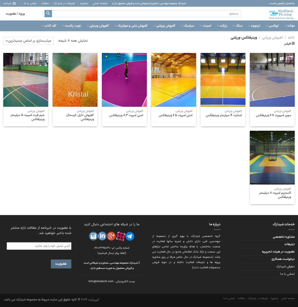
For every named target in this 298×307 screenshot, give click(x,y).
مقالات (45, 3)
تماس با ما (30, 3)
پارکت (223, 26)
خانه (291, 37)
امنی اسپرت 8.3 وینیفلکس (126, 116)
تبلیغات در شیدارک (64, 3)
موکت (291, 26)
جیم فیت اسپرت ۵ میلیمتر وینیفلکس (27, 117)
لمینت (207, 26)
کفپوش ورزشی (165, 26)
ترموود (255, 26)
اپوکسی (273, 26)
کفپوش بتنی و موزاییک (132, 26)
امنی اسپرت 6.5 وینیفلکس (175, 116)
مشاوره (84, 3)
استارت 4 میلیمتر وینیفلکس (224, 116)
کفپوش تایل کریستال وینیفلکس (80, 117)
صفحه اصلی (100, 3)
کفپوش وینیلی (99, 26)
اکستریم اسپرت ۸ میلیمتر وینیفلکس (275, 195)
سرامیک (189, 26)
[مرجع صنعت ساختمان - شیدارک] (271, 13)
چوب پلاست (73, 26)
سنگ (239, 26)
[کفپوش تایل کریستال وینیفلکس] (75, 80)
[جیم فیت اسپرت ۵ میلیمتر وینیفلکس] (25, 80)
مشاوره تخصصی (284, 237)
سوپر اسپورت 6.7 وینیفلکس (273, 116)
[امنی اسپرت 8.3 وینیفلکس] (124, 80)
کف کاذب (50, 26)
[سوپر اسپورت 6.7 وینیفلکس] (272, 80)
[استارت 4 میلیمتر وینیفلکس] (222, 80)
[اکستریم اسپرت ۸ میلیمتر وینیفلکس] (272, 158)
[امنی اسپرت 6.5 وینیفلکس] (173, 80)
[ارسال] (48, 13)
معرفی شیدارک (285, 266)
